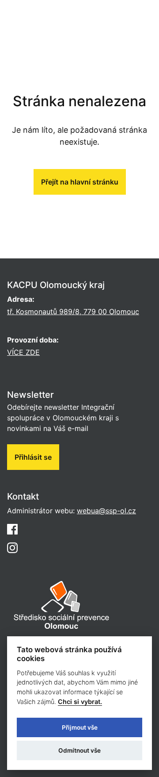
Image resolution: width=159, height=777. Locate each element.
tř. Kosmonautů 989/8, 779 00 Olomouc (73, 311)
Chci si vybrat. (80, 701)
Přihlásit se (33, 457)
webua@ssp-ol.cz (106, 510)
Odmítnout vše (79, 750)
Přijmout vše (80, 727)
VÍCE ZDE (23, 352)
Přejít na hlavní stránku (79, 181)
